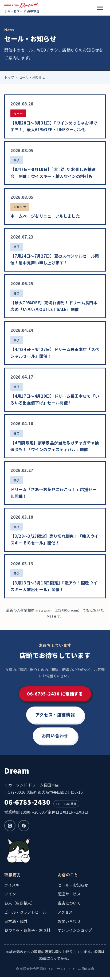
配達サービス (69, 894)
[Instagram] (9, 825)
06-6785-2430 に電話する (55, 693)
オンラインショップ (75, 930)
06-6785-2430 (27, 802)
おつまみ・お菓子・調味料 (27, 930)
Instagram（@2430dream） (59, 610)
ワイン (10, 894)
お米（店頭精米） (19, 903)
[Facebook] (23, 825)
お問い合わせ (55, 735)
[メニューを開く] (100, 8)
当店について (69, 903)
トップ (9, 77)
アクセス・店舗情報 (55, 714)
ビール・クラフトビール (25, 912)
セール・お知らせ (73, 885)
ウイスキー (13, 885)
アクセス (65, 912)
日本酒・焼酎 (15, 921)
